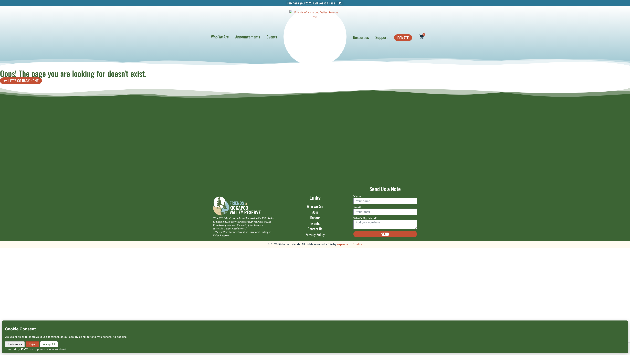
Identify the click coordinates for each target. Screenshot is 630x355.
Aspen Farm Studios (349, 244)
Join (315, 212)
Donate (315, 217)
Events (272, 36)
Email (357, 207)
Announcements (247, 36)
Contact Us (315, 228)
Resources (361, 37)
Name (357, 196)
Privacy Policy (315, 234)
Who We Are (220, 36)
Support (381, 37)
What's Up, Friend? (365, 218)
